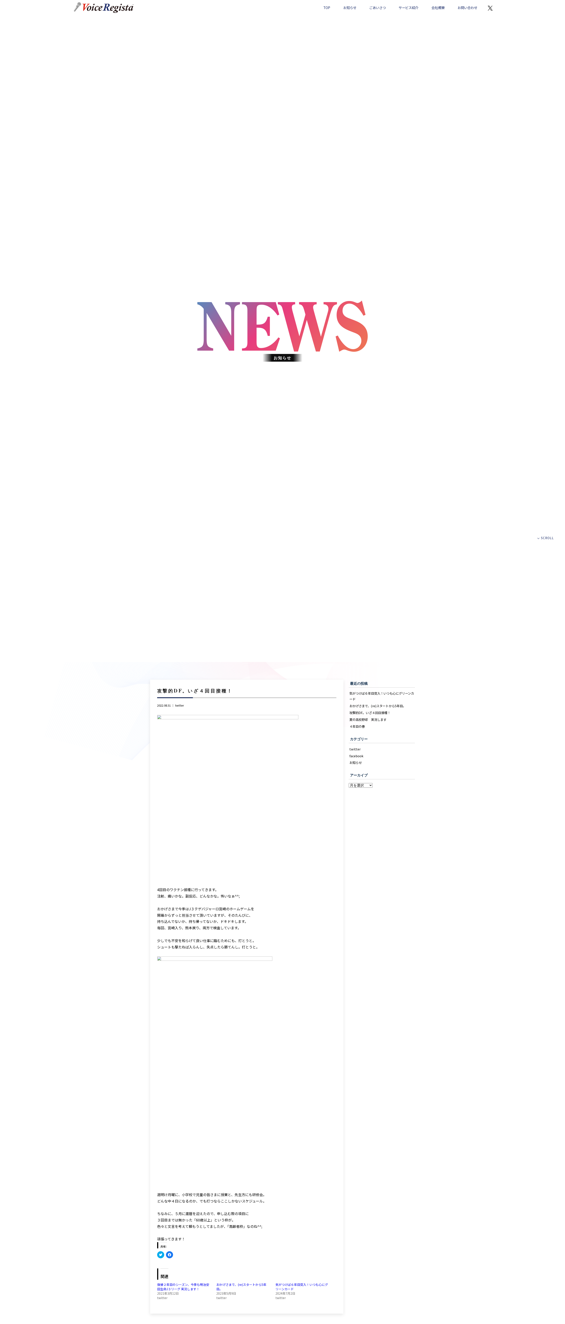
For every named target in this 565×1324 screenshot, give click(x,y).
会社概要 (438, 7)
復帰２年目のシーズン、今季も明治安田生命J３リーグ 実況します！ (183, 1286)
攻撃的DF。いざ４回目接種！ (369, 712)
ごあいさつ (377, 7)
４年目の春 (357, 726)
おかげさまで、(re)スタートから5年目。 (377, 705)
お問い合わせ (467, 7)
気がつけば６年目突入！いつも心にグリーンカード (381, 696)
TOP (326, 7)
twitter (179, 705)
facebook (356, 756)
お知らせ (349, 7)
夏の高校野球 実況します (367, 719)
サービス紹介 (408, 7)
